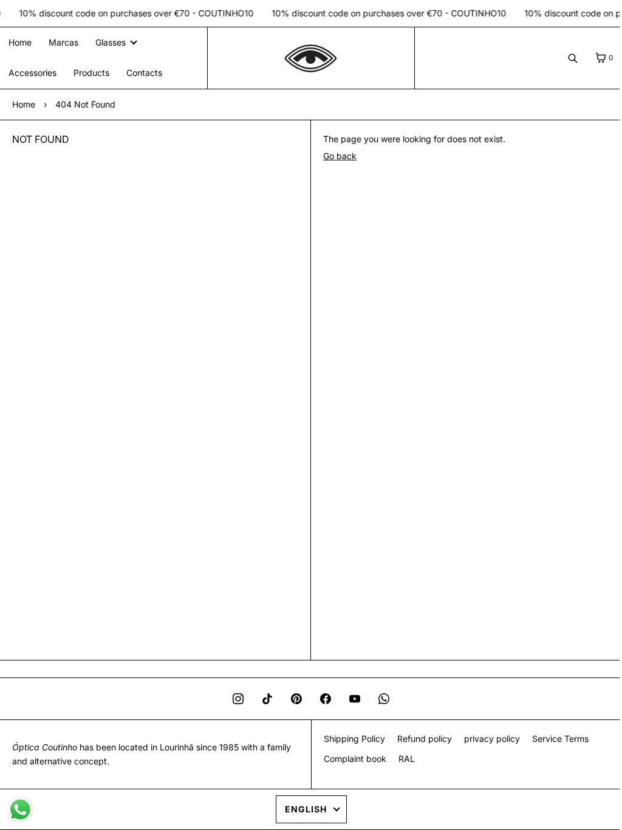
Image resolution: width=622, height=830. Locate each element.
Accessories (32, 72)
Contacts (144, 72)
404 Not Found (85, 104)
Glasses (110, 42)
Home (20, 42)
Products (91, 72)
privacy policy (487, 738)
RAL (402, 758)
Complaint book (350, 758)
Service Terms (555, 738)
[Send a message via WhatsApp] (20, 809)
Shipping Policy (349, 738)
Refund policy (419, 738)
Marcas (63, 42)
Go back (335, 156)
